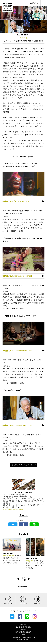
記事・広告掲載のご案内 (23, 632)
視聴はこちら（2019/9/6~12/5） (16, 201)
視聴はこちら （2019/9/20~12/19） (18, 350)
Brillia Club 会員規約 (23, 627)
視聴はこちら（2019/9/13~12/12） (17, 276)
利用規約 (23, 625)
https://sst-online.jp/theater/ (13, 509)
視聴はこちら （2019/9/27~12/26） (18, 425)
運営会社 (23, 629)
